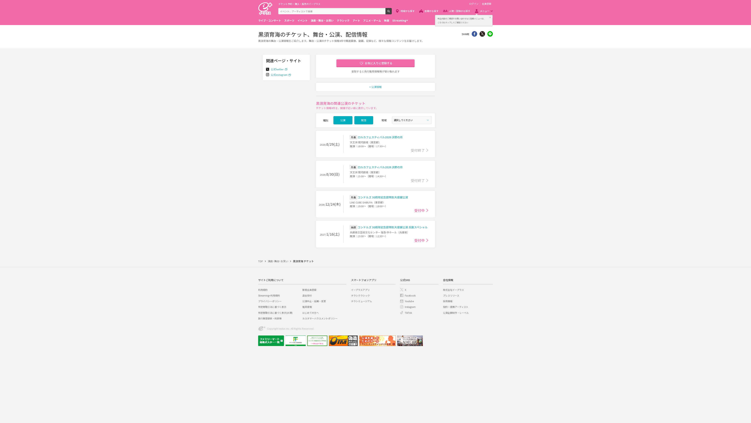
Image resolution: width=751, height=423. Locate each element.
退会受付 (307, 295)
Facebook (410, 295)
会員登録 (486, 3)
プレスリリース (451, 295)
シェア (474, 34)
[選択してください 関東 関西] (412, 120)
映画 (386, 20)
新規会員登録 (309, 289)
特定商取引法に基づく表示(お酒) (275, 312)
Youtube (409, 301)
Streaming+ (400, 20)
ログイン (474, 3)
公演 (342, 120)
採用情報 (447, 301)
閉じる (490, 17)
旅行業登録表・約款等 (270, 318)
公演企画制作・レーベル (456, 312)
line (490, 34)
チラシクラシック (360, 295)
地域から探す (408, 11)
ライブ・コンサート (269, 20)
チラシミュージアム (361, 301)
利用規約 (263, 289)
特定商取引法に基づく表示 (272, 306)
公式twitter (277, 69)
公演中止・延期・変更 (314, 301)
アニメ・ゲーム (372, 20)
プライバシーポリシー (270, 301)
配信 (363, 120)
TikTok (408, 312)
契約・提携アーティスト (455, 306)
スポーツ (289, 20)
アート (356, 20)
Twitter (482, 34)
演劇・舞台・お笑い (322, 20)
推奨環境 (307, 306)
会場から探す (431, 11)
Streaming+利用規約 (269, 295)
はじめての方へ (310, 312)
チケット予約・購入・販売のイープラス (299, 3)
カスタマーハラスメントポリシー (320, 318)
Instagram (410, 306)
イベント (302, 20)
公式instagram (279, 75)
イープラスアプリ (360, 289)
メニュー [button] (484, 11)
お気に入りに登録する (378, 63)
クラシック (343, 20)
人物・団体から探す (459, 11)
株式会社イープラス (453, 289)
